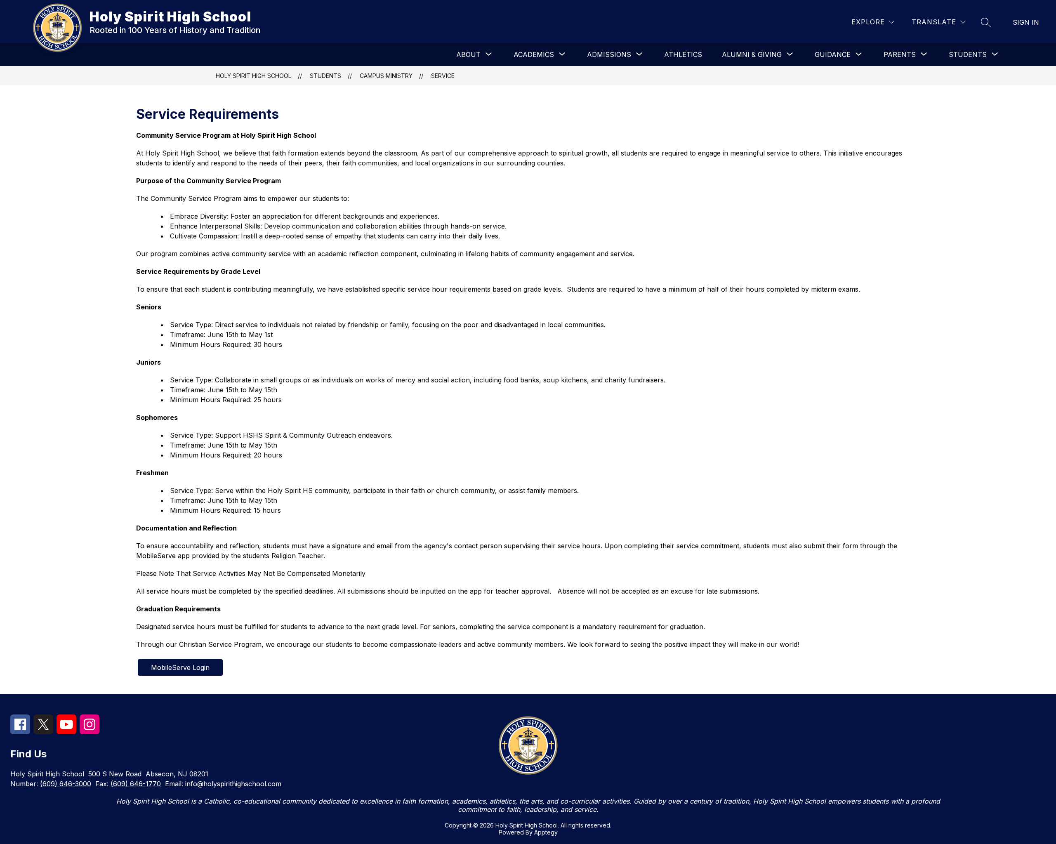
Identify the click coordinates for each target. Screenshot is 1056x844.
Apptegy (546, 832)
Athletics (683, 54)
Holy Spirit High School (253, 75)
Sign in (1026, 22)
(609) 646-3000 (65, 784)
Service (443, 75)
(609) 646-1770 (136, 784)
